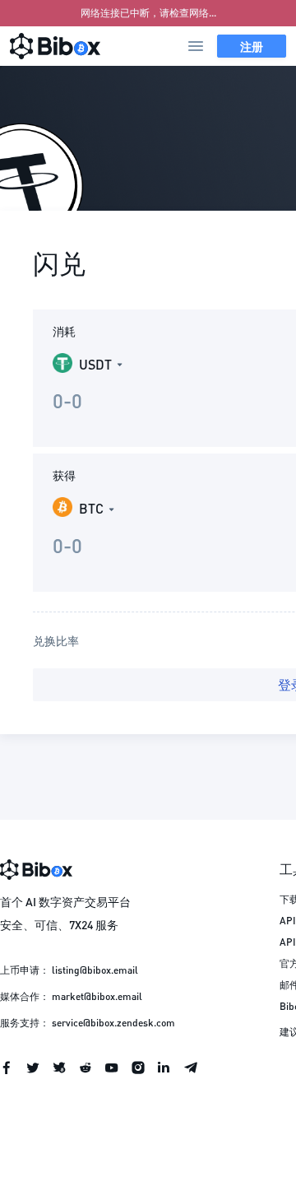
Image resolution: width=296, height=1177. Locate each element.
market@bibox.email (97, 996)
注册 (251, 46)
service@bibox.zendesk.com (113, 1022)
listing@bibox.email (95, 970)
